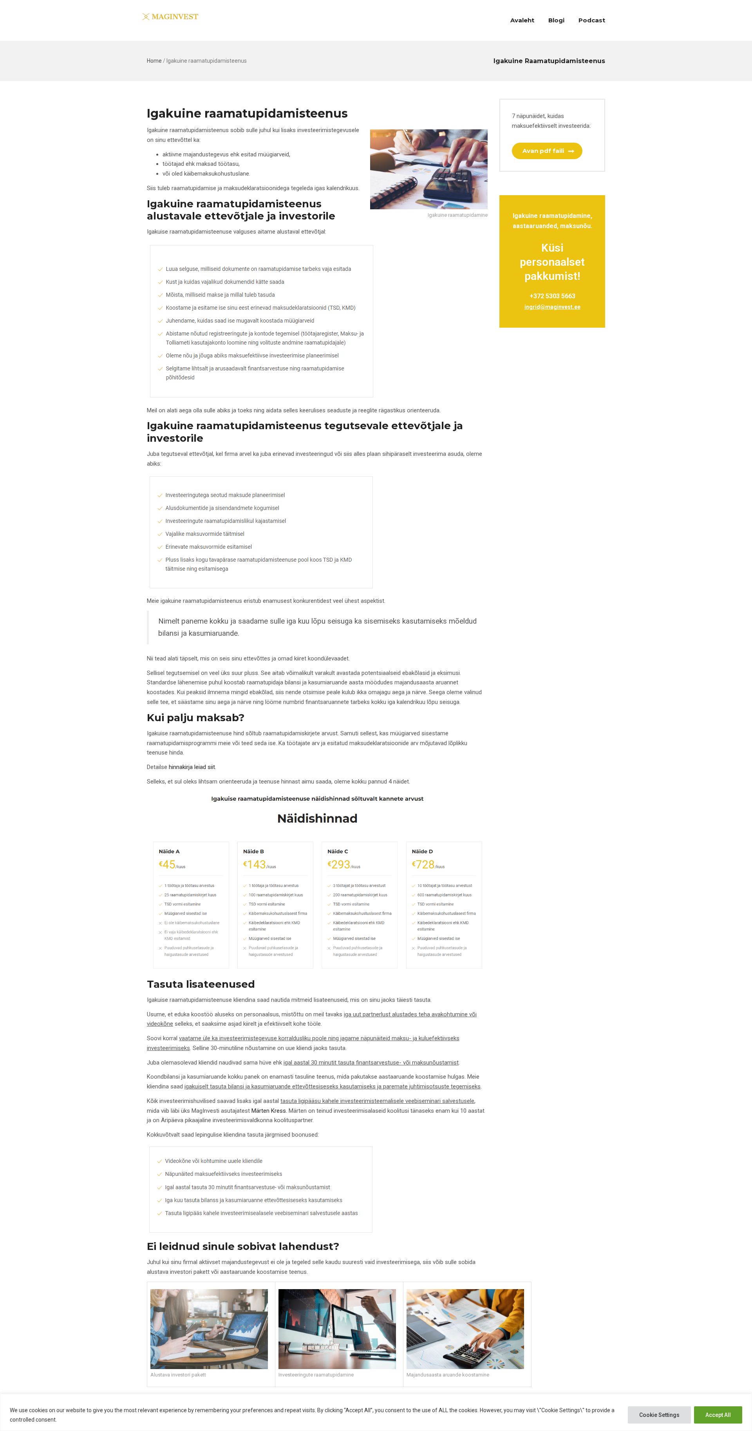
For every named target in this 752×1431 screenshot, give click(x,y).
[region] (376, 1412)
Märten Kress (268, 1110)
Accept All (718, 1415)
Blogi (556, 20)
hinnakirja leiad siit (192, 767)
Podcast (591, 20)
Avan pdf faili (543, 150)
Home (154, 61)
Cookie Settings (659, 1415)
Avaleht (522, 20)
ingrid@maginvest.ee (552, 307)
